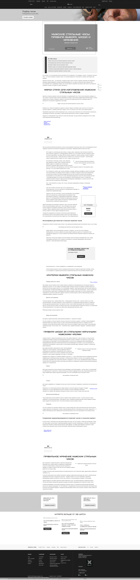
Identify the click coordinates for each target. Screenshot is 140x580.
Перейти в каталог (50, 505)
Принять (85, 578)
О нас (94, 7)
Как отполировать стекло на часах (51, 521)
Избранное (99, 3)
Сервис (64, 7)
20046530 (88, 210)
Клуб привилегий (77, 7)
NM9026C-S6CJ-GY (48, 447)
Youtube (91, 547)
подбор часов (88, 7)
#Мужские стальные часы (71, 42)
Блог (83, 7)
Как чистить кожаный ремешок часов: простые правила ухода (69, 525)
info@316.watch (105, 1)
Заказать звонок (63, 547)
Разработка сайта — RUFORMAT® (55, 576)
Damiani (88, 208)
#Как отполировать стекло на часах (50, 525)
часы (46, 7)
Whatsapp (53, 547)
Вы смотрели (103, 3)
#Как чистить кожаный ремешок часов (70, 529)
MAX (58, 547)
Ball (48, 137)
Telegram (48, 547)
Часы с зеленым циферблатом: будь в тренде (88, 526)
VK (87, 547)
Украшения (59, 7)
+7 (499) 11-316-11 (41, 547)
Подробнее (48, 142)
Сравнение (101, 3)
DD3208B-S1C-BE (48, 138)
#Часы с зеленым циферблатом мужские (88, 529)
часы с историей (52, 7)
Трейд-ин (69, 7)
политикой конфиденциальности (64, 578)
